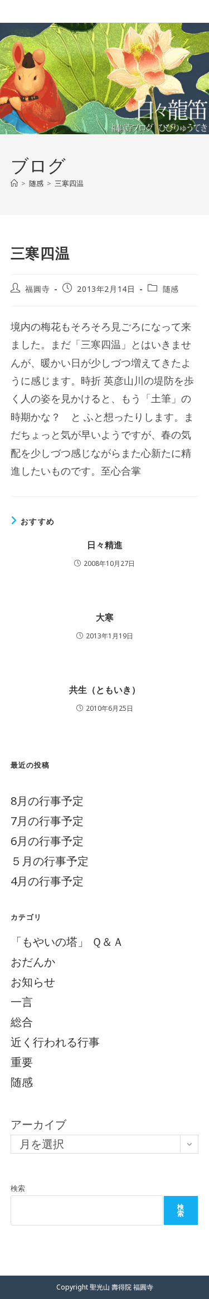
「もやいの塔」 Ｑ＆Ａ (67, 941)
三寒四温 (69, 183)
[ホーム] (14, 183)
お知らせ (33, 981)
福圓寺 (37, 289)
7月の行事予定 (47, 820)
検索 (18, 1188)
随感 (171, 289)
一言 (22, 1001)
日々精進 (105, 545)
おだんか (33, 961)
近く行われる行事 (55, 1041)
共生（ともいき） (104, 689)
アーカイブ (38, 1124)
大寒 (105, 617)
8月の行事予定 (47, 800)
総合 (22, 1021)
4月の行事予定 (47, 880)
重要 (22, 1062)
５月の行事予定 (50, 860)
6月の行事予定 (47, 840)
